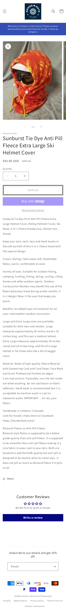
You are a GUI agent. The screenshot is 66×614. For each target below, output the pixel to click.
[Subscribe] (54, 566)
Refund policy (20, 600)
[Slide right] (41, 127)
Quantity (7, 168)
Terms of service (55, 600)
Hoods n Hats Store (31, 596)
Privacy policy (37, 600)
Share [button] (10, 478)
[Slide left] (25, 127)
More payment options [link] (33, 210)
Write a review (33, 518)
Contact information (35, 606)
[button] (5, 11)
